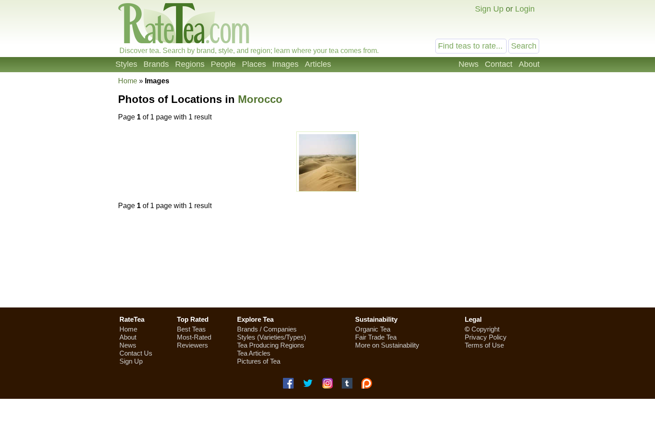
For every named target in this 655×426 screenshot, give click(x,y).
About (529, 64)
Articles (318, 64)
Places (254, 64)
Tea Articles (253, 353)
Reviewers (192, 345)
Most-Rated (194, 337)
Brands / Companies (267, 329)
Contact (498, 64)
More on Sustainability (387, 345)
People (223, 64)
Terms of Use (484, 345)
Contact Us (135, 353)
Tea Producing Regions (270, 345)
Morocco (260, 99)
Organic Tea (372, 329)
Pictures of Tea (258, 361)
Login (525, 8)
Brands (156, 64)
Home (127, 81)
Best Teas (191, 329)
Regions (190, 64)
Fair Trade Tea (376, 337)
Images (285, 64)
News (468, 64)
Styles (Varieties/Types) (271, 337)
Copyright (485, 329)
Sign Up (489, 8)
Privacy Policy (486, 337)
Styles (126, 64)
